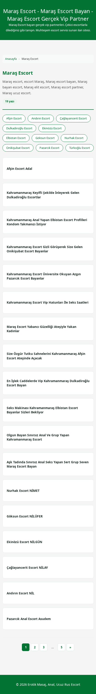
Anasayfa (11, 59)
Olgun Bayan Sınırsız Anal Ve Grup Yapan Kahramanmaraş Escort (38, 437)
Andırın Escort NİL (20, 593)
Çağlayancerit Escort (73, 118)
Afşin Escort (14, 118)
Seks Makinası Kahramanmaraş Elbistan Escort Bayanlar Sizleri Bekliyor (42, 410)
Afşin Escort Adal (19, 168)
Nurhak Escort (74, 138)
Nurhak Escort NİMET (23, 490)
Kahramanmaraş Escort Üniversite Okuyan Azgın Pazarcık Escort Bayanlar (44, 276)
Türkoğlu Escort (79, 148)
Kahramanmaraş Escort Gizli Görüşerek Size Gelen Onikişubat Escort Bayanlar (45, 249)
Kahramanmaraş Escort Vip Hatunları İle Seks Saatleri (47, 302)
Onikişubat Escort (18, 148)
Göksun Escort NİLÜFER (25, 516)
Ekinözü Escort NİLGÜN (24, 542)
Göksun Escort (45, 138)
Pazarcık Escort (49, 148)
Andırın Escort (40, 118)
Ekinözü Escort (52, 128)
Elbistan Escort (16, 138)
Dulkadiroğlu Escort (19, 128)
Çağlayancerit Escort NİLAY (27, 567)
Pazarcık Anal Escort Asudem (29, 619)
